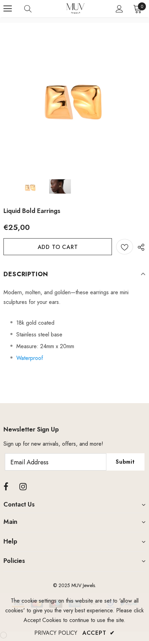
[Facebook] (5, 487)
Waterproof (29, 358)
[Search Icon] (34, 9)
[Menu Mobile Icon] (7, 8)
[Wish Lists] (124, 246)
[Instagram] (23, 487)
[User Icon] (119, 8)
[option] (74, 97)
